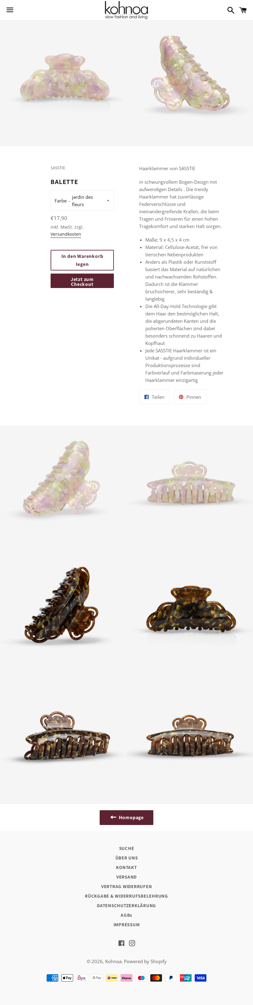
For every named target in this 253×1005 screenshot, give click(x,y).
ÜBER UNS (126, 858)
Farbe (61, 201)
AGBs (126, 915)
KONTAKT (126, 867)
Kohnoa (113, 961)
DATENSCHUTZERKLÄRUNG (126, 905)
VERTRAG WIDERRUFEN (126, 886)
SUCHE (126, 848)
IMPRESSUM (127, 924)
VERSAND (126, 877)
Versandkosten (66, 234)
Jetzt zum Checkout (82, 281)
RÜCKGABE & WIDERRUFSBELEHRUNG (126, 896)
